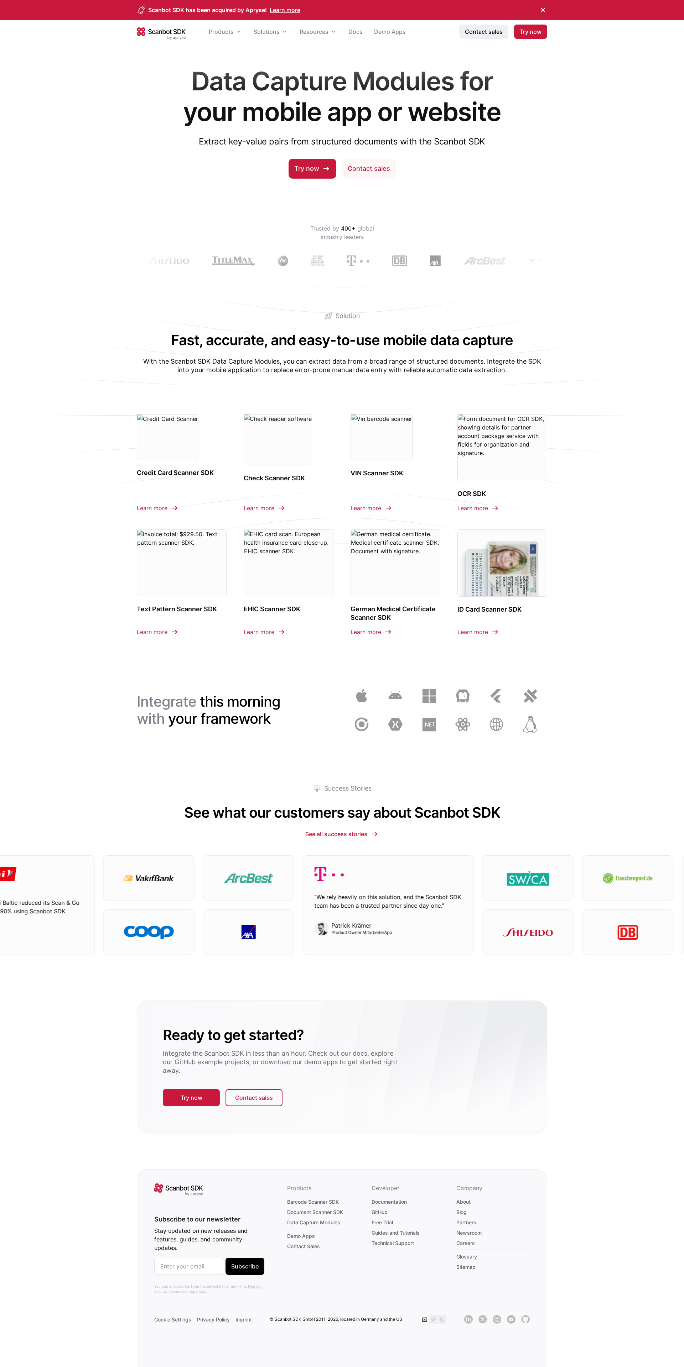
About (463, 1202)
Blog (461, 1212)
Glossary (466, 1256)
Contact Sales (303, 1246)
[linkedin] (468, 1319)
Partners (466, 1222)
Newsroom (469, 1233)
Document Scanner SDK (315, 1212)
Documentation (389, 1202)
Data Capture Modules (313, 1222)
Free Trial (382, 1222)
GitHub (380, 1212)
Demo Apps (301, 1236)
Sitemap (466, 1267)
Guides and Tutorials (396, 1233)
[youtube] (511, 1319)
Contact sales (369, 168)
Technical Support (393, 1243)
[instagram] (497, 1319)
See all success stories (336, 834)
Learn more (285, 10)
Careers (465, 1243)
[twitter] (482, 1319)
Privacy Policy (213, 1319)
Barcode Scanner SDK (313, 1202)
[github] (525, 1319)
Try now (306, 168)
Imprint (243, 1319)
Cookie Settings (172, 1319)
